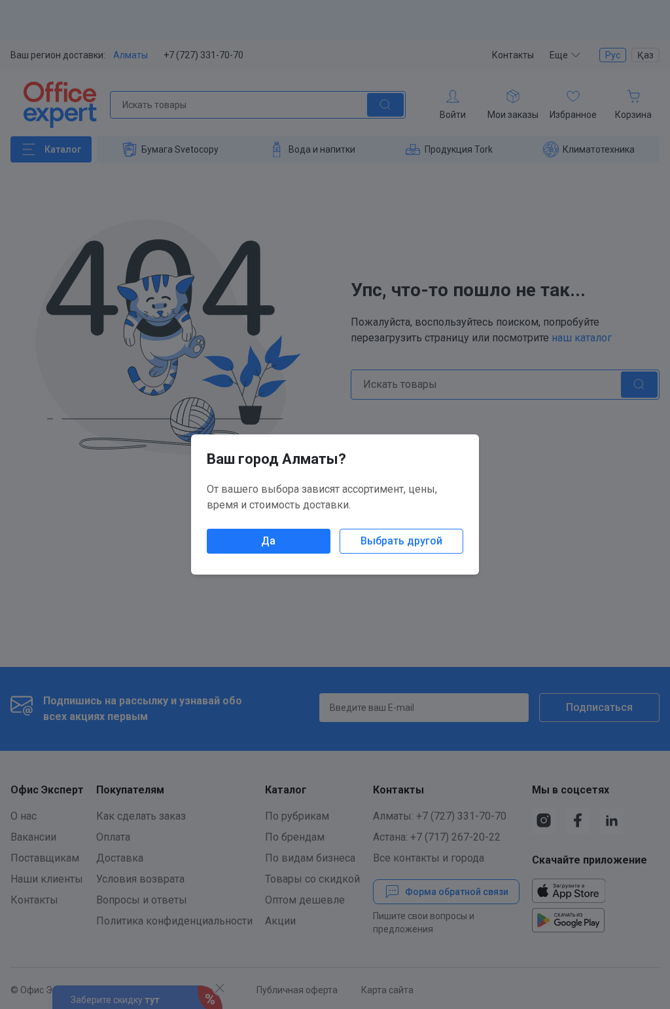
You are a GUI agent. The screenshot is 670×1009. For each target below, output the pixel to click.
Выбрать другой (401, 541)
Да (268, 541)
